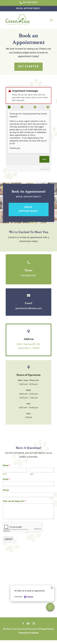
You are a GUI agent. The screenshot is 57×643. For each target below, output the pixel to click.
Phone (6, 490)
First (4, 474)
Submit (8, 539)
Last (31, 474)
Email (6, 479)
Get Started (28, 66)
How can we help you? (14, 501)
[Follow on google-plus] (28, 623)
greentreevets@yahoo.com (28, 308)
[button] (50, 607)
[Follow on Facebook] (23, 623)
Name (6, 465)
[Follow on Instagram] (34, 623)
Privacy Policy (46, 629)
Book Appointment (28, 8)
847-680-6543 (28, 275)
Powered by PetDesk (28, 633)
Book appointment (28, 196)
